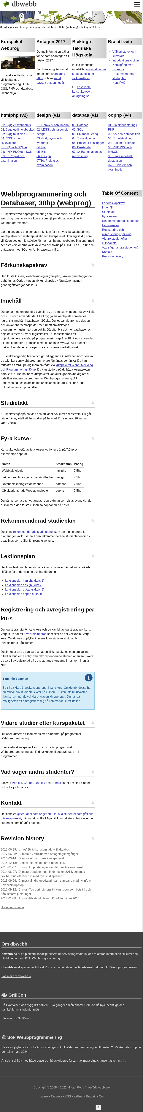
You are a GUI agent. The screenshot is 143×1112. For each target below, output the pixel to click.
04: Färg (41, 147)
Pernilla (17, 782)
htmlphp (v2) (14, 115)
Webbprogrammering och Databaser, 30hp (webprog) (46, 27)
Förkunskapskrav (113, 203)
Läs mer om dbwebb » (16, 976)
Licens (44, 1096)
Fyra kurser (109, 216)
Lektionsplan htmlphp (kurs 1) (24, 580)
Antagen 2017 (89, 27)
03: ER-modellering (85, 134)
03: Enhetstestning (120, 138)
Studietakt (108, 212)
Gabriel (28, 782)
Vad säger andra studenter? (120, 247)
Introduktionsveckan (125, 60)
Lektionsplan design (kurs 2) (23, 585)
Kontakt (107, 252)
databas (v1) (85, 115)
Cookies (56, 1096)
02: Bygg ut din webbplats (18, 129)
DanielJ (40, 782)
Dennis (56, 782)
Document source (12, 907)
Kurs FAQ (118, 82)
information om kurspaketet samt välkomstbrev (89, 74)
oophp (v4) (119, 115)
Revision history (112, 256)
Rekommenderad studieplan (120, 220)
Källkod (79, 1096)
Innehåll (107, 207)
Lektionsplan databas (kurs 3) (24, 589)
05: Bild (41, 151)
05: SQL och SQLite (14, 147)
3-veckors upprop (35, 634)
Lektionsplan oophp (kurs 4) (23, 594)
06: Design (43, 156)
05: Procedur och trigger (88, 142)
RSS (68, 1096)
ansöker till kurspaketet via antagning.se (82, 92)
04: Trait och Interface (122, 142)
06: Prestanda (81, 147)
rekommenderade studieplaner (33, 531)
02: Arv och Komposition (124, 134)
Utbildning (6, 27)
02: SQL (77, 129)
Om (101, 1096)
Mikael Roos (75, 1087)
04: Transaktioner (83, 138)
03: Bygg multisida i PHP (17, 134)
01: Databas (80, 125)
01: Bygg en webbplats (16, 125)
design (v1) (48, 115)
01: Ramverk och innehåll (53, 125)
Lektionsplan (110, 225)
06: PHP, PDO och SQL (16, 151)
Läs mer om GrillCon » (16, 1018)
